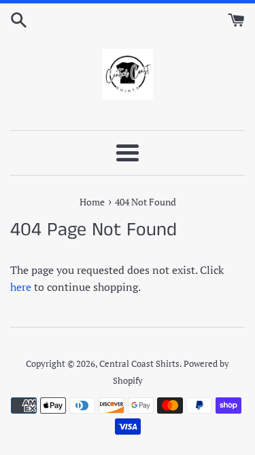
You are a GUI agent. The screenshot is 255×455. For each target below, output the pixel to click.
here (20, 286)
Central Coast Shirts (139, 364)
